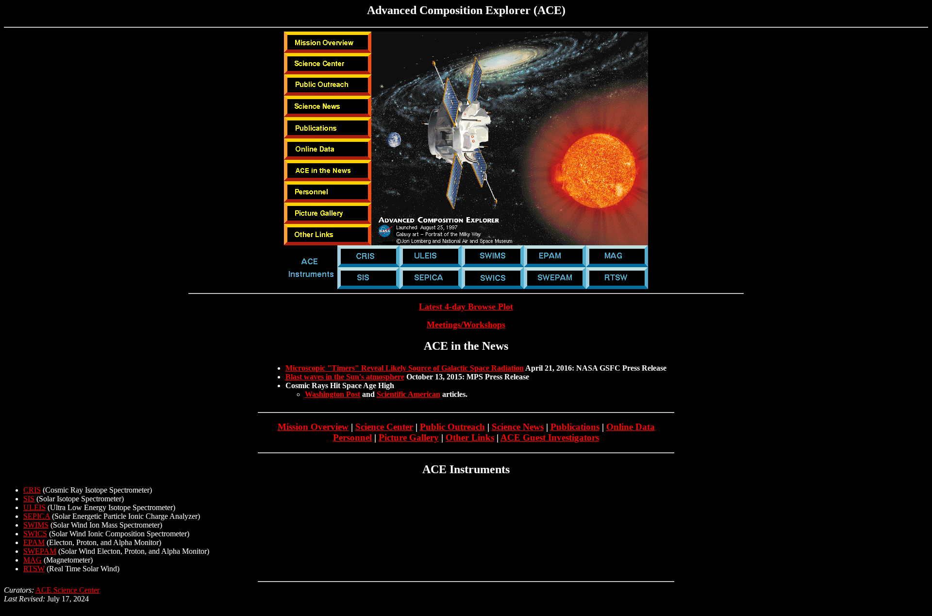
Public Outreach (452, 427)
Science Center (384, 427)
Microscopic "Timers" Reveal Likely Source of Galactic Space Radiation (404, 368)
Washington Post (332, 394)
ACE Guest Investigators (549, 437)
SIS (28, 499)
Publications (574, 427)
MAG (32, 560)
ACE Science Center (67, 590)
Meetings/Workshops (466, 324)
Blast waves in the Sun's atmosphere (344, 377)
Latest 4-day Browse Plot (466, 306)
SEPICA (36, 516)
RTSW (34, 569)
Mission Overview (313, 427)
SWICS (35, 534)
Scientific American (408, 394)
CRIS (32, 490)
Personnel (352, 437)
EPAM (34, 542)
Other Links (470, 437)
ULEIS (34, 507)
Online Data (630, 427)
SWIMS (36, 525)
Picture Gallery (409, 437)
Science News (518, 427)
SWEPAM (39, 551)
